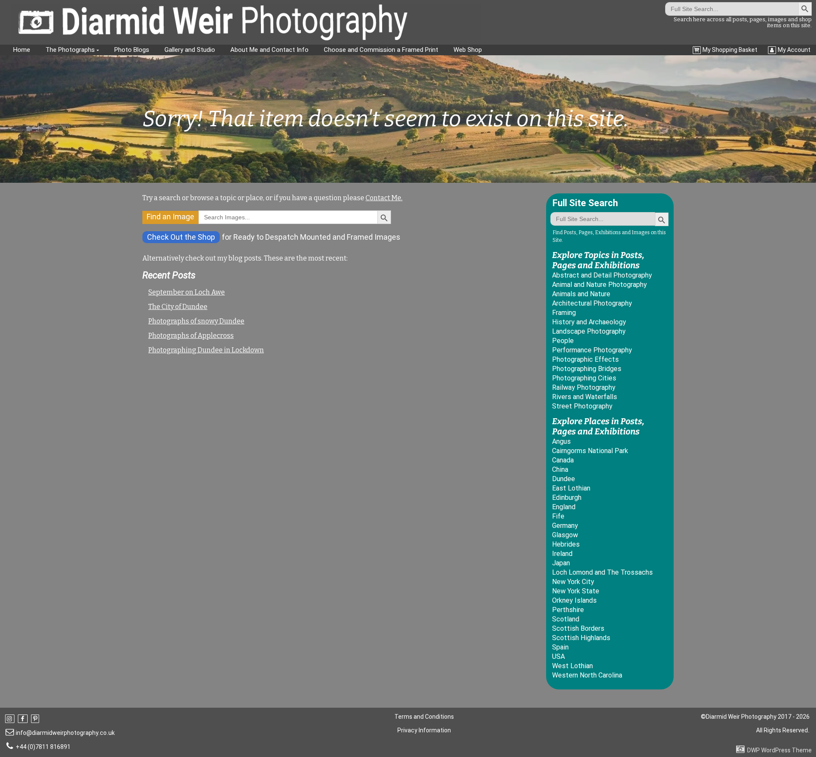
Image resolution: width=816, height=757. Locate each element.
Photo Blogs (131, 50)
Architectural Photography (592, 303)
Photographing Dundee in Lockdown (206, 350)
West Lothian (572, 666)
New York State (575, 591)
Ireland (562, 554)
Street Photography (582, 406)
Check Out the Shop (181, 236)
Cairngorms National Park (590, 451)
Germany (565, 526)
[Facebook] (23, 718)
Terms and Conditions (424, 716)
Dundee (563, 479)
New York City (573, 582)
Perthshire (568, 610)
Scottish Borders (578, 628)
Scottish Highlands (581, 638)
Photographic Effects (585, 359)
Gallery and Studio (189, 50)
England (563, 507)
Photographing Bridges (586, 369)
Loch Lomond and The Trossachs (602, 572)
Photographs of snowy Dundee (196, 321)
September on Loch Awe (186, 292)
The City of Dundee (177, 307)
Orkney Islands (574, 600)
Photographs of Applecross (191, 336)
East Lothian (571, 488)
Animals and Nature (581, 294)
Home (21, 50)
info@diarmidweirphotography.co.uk (65, 732)
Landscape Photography (589, 331)
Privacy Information (424, 730)
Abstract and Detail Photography (602, 275)
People (563, 341)
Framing (564, 313)
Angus (561, 441)
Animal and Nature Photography (599, 285)
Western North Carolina (587, 675)
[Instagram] (10, 718)
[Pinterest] (36, 718)
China (560, 469)
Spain (560, 647)
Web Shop (467, 50)
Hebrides (566, 544)
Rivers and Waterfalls (584, 397)
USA (558, 656)
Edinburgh (566, 497)
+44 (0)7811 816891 (43, 746)
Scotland (565, 619)
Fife (558, 516)
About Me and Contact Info (269, 50)
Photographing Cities (584, 378)
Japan (561, 563)
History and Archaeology (589, 322)
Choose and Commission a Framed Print (381, 50)
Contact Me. (384, 198)
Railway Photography (583, 387)
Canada (563, 460)
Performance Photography (592, 350)
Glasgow (565, 535)
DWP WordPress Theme (779, 750)
